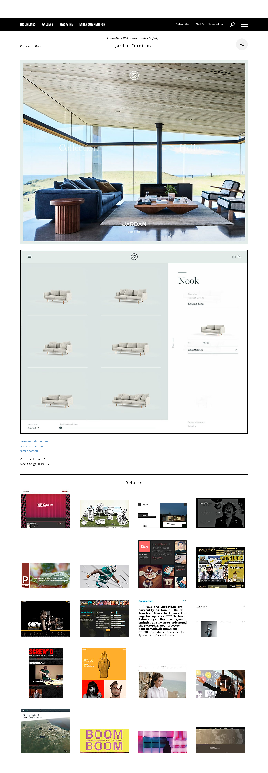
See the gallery (32, 464)
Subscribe (183, 24)
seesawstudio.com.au (34, 441)
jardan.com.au (29, 451)
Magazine (66, 24)
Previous (25, 46)
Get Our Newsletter (210, 24)
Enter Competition (92, 24)
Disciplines (28, 24)
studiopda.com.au (31, 446)
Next (38, 46)
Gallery (47, 24)
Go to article (30, 459)
